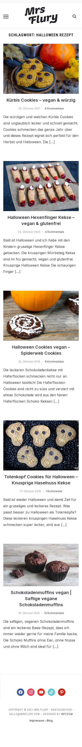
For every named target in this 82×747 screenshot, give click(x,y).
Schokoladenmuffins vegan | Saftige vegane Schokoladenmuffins (41, 598)
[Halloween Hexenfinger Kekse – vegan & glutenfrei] (41, 163)
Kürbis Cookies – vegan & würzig (41, 100)
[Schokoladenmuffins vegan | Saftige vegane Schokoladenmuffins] (41, 546)
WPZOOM (67, 714)
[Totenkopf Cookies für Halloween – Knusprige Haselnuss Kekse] (41, 423)
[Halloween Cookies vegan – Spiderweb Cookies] (41, 293)
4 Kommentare (54, 231)
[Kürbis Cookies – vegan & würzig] (41, 46)
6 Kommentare (54, 108)
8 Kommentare (54, 361)
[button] (6, 16)
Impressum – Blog (41, 720)
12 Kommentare (54, 613)
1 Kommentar (54, 491)
